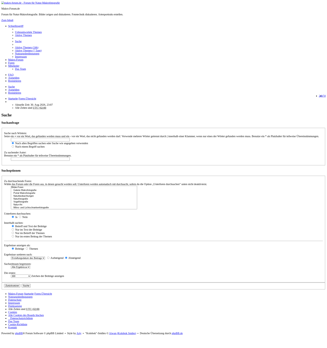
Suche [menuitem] (18, 41)
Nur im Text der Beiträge (28, 229)
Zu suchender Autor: (15, 152)
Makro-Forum (15, 59)
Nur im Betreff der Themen (29, 233)
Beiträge (19, 248)
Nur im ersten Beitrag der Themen (33, 236)
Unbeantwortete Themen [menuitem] (28, 32)
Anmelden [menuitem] (13, 77)
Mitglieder (13, 65)
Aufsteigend (57, 257)
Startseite (13, 98)
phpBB (19, 333)
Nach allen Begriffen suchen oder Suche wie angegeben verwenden (51, 143)
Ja (15, 217)
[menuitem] (170, 47)
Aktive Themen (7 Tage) (28, 50)
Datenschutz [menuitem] (14, 299)
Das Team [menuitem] (20, 68)
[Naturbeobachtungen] (74, 196)
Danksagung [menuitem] (15, 306)
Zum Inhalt (7, 20)
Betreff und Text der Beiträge (30, 226)
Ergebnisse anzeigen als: (17, 245)
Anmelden (13, 89)
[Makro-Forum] (30, 2)
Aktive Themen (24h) (26, 47)
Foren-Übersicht (43, 293)
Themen (33, 248)
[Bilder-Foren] (74, 187)
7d (324, 95)
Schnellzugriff (15, 26)
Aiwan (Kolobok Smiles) (122, 333)
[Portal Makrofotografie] (74, 193)
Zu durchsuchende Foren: (18, 181)
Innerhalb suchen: (13, 222)
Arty (78, 333)
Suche (11, 86)
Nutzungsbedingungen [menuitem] (27, 53)
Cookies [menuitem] (12, 312)
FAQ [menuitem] (11, 74)
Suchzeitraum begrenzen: (17, 263)
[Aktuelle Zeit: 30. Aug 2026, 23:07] (9, 101)
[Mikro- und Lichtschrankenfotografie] (74, 207)
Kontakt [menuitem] (12, 327)
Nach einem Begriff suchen (29, 146)
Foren (11, 62)
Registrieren (14, 92)
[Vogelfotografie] (74, 201)
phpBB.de (177, 333)
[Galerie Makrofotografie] (74, 190)
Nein (25, 217)
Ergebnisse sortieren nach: (18, 254)
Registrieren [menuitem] (14, 80)
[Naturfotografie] (74, 199)
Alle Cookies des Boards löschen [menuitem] (26, 315)
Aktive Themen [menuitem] (23, 35)
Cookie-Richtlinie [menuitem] (17, 324)
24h (321, 95)
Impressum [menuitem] (21, 56)
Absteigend (74, 257)
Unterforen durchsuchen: (17, 213)
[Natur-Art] (74, 204)
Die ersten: (10, 272)
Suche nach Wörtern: (15, 133)
